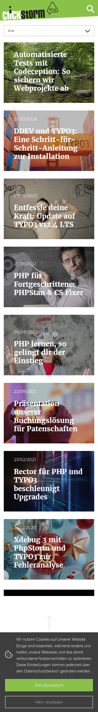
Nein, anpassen (49, 702)
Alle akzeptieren (49, 685)
